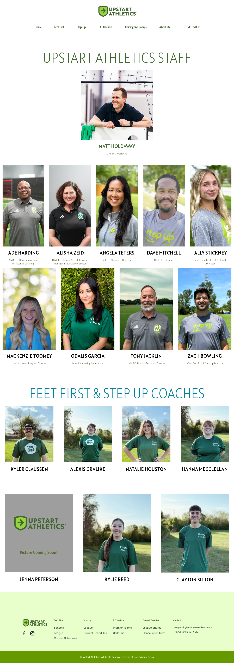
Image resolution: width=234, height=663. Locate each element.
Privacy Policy (146, 657)
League (58, 633)
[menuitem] (38, 27)
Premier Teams (122, 627)
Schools (59, 627)
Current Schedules (66, 638)
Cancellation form (154, 633)
